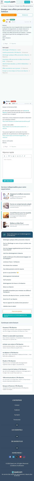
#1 (30, 21)
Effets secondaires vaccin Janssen (11, 68)
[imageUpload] (13, 156)
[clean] (24, 156)
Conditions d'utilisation (17, 465)
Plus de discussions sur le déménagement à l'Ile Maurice (15, 315)
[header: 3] (20, 156)
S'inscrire (27, 2)
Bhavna (8, 101)
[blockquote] (9, 156)
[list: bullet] (18, 156)
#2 (30, 103)
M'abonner (25, 15)
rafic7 (7, 19)
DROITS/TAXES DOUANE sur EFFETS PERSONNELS (15, 64)
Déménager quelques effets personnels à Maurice (16, 55)
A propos (17, 415)
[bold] (4, 156)
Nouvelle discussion (9, 15)
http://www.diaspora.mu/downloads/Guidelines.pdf (16, 121)
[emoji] (15, 156)
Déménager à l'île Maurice (9, 50)
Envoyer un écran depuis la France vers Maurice (15, 71)
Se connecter (20, 2)
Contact (17, 405)
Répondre (14, 43)
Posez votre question (17, 311)
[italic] (6, 156)
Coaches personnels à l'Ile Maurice (12, 52)
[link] (11, 156)
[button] (22, 156)
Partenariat (17, 420)
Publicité (17, 410)
